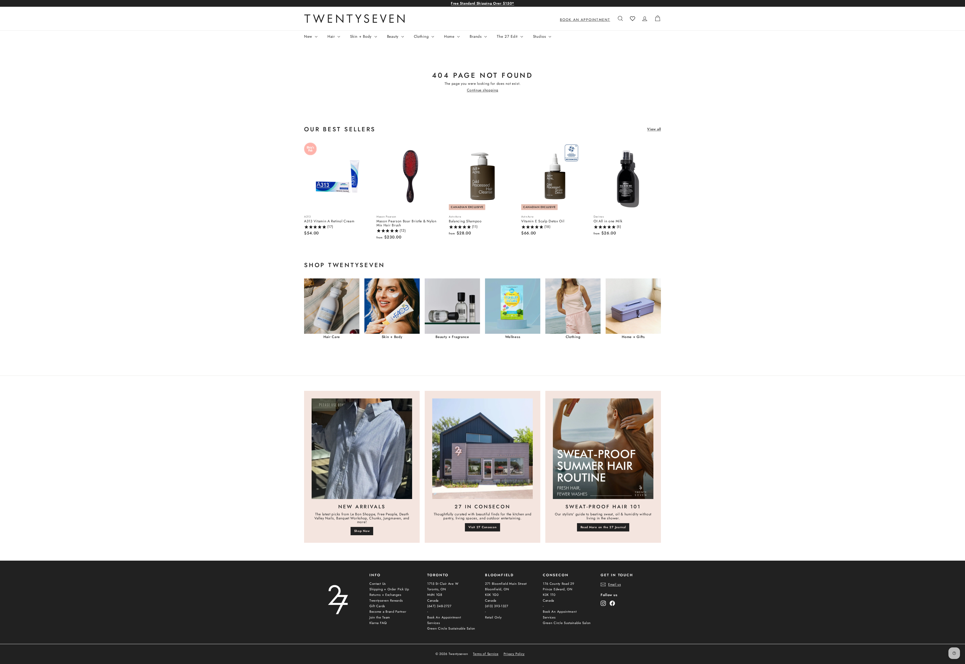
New (309, 36)
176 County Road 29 (558, 583)
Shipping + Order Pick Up (389, 589)
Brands (476, 36)
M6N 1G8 (434, 594)
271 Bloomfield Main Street (506, 583)
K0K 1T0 (549, 594)
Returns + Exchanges (385, 594)
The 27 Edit (508, 36)
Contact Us (377, 583)
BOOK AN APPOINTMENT (585, 19)
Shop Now (362, 531)
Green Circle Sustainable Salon (451, 628)
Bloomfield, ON (497, 589)
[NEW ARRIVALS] (362, 448)
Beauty (393, 36)
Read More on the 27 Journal (603, 527)
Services (433, 622)
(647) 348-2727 (439, 606)
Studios (540, 36)
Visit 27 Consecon (482, 527)
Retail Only (493, 617)
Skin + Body (361, 36)
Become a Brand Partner (387, 611)
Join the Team (379, 617)
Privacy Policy (514, 654)
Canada (433, 600)
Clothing (422, 36)
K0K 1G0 (492, 594)
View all (654, 129)
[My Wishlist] (632, 18)
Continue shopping (482, 90)
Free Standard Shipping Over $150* (482, 3)
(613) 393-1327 (496, 606)
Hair (331, 36)
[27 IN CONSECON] (482, 448)
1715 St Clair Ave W (442, 583)
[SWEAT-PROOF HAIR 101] (603, 448)
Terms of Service (485, 654)
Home (450, 36)
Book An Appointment (444, 617)
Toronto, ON (436, 589)
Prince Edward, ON (557, 589)
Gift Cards (377, 606)
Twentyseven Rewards (386, 600)
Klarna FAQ (378, 622)
